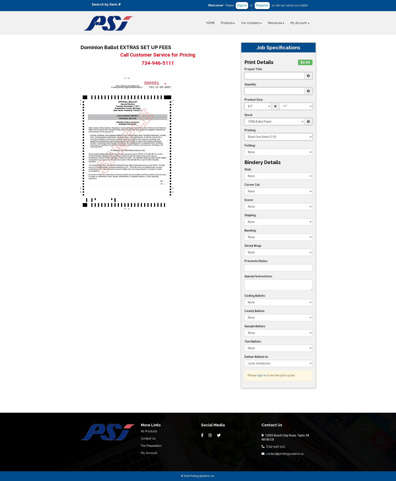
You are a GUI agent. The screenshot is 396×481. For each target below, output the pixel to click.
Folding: (250, 145)
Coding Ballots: (255, 295)
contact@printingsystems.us (284, 453)
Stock (248, 115)
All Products (149, 431)
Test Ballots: (253, 341)
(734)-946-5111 (274, 446)
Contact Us (148, 438)
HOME (210, 23)
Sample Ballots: (255, 326)
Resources (275, 23)
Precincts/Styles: (256, 261)
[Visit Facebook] (202, 435)
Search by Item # (106, 4)
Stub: (247, 169)
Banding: (250, 230)
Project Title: (253, 69)
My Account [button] (298, 23)
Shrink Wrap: (253, 245)
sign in (261, 375)
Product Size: (253, 99)
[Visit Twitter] (219, 435)
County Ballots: (254, 311)
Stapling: (250, 215)
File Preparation (151, 445)
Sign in (242, 5)
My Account (149, 453)
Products (227, 23)
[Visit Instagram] (211, 435)
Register (262, 5)
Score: (248, 200)
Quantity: (250, 84)
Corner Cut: (252, 184)
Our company (250, 23)
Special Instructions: (258, 276)
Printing (250, 130)
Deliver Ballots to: (256, 356)
